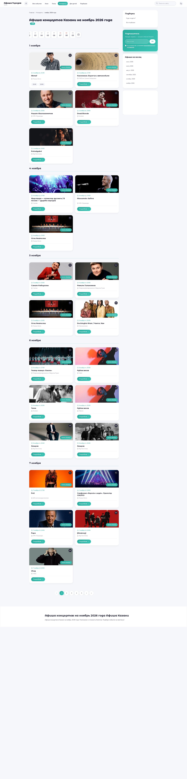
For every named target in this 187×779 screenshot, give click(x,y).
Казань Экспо (37, 79)
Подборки (83, 3)
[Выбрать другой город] (26, 3)
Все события (37, 3)
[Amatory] (81, 533)
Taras (33, 408)
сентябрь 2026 (131, 75)
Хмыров (34, 446)
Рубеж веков (83, 370)
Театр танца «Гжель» (41, 370)
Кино (46, 3)
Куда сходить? (130, 18)
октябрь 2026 (130, 79)
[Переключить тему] (181, 3)
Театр (54, 3)
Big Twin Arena (37, 154)
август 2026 (130, 70)
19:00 (41, 84)
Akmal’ (34, 76)
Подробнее (83, 84)
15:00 (34, 84)
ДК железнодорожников (41, 498)
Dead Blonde (83, 113)
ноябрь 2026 (130, 83)
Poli (33, 493)
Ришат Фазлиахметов (42, 113)
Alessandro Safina (85, 198)
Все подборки (130, 22)
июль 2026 (129, 66)
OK (152, 41)
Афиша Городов (12, 3)
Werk (80, 373)
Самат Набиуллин (40, 285)
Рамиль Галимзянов (86, 285)
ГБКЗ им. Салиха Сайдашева (87, 78)
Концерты (62, 3)
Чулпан (35, 203)
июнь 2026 (129, 62)
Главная (31, 13)
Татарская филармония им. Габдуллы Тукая (92, 288)
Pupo (33, 533)
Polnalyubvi (36, 151)
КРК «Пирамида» (38, 116)
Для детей (73, 3)
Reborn (81, 411)
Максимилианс (83, 326)
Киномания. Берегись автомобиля (93, 76)
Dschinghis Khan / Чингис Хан (90, 323)
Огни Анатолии (38, 238)
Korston (81, 116)
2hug (33, 571)
